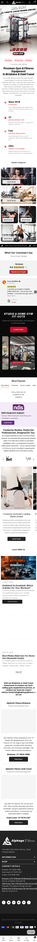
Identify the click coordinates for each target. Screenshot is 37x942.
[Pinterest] (14, 902)
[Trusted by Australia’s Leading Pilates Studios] (16, 488)
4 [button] (20, 52)
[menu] (2, 2)
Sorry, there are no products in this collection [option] (18, 394)
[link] (11, 939)
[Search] (7, 2)
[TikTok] (19, 902)
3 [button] (18, 52)
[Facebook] (4, 902)
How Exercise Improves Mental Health (18, 616)
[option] (18, 30)
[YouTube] (24, 902)
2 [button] (16, 52)
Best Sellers (5, 385)
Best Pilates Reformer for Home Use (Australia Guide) (18, 657)
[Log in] (29, 2)
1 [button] (14, 52)
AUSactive (7, 448)
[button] (35, 292)
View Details (12, 602)
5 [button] (22, 52)
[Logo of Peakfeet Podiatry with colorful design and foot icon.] (18, 459)
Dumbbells (14, 385)
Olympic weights (25, 385)
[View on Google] (4, 282)
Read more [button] (11, 296)
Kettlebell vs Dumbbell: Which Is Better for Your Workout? (17, 586)
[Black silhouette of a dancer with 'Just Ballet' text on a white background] (6, 459)
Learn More (18, 329)
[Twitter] (29, 902)
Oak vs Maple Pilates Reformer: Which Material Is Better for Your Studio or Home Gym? (18, 639)
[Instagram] (9, 902)
